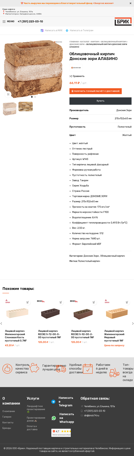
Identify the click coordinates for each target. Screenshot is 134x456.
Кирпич (95, 42)
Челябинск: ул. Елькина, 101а (19, 11)
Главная (74, 42)
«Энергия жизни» (103, 3)
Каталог (84, 42)
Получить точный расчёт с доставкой (96, 91)
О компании (8, 411)
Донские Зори (76, 44)
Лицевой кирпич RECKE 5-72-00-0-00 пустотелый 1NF (49, 334)
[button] (28, 302)
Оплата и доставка (32, 428)
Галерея (6, 416)
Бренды (6, 428)
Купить (100, 100)
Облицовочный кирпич (113, 42)
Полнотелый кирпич (89, 261)
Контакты (7, 422)
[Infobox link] (51, 30)
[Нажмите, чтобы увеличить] (8, 94)
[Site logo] (123, 21)
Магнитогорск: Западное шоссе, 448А (23, 14)
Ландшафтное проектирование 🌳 (36, 409)
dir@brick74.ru (91, 415)
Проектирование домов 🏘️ (36, 419)
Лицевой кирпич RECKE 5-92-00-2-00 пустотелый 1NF (82, 334)
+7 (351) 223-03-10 (30, 21)
